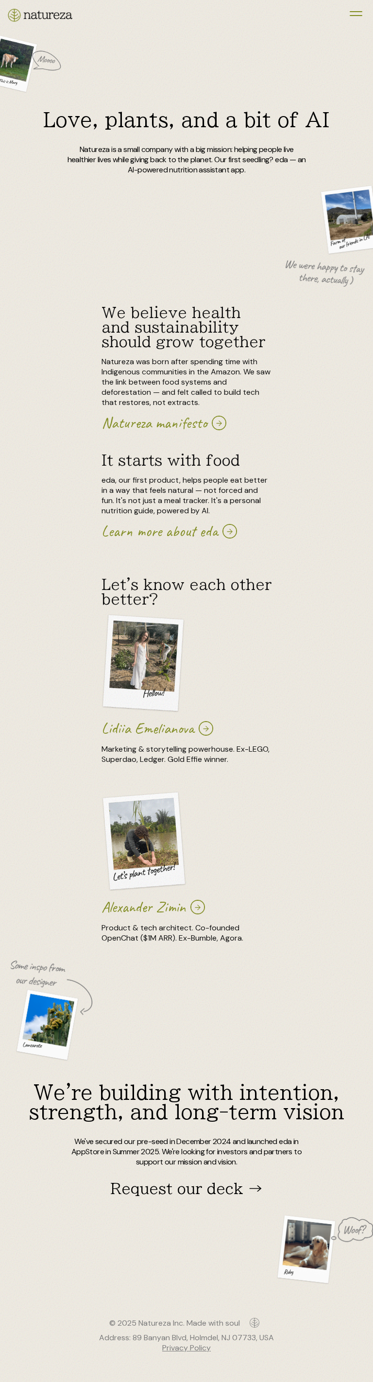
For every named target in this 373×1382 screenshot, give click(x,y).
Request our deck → (186, 1188)
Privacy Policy (186, 1348)
